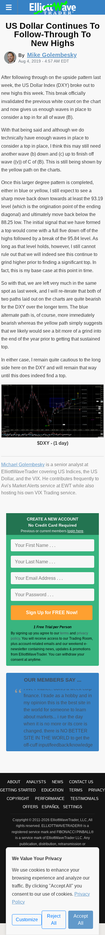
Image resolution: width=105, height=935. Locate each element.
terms (64, 633)
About (13, 782)
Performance (49, 798)
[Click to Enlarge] (52, 436)
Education (52, 790)
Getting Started (18, 790)
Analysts (36, 782)
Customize (27, 919)
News (57, 782)
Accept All (81, 920)
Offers (30, 807)
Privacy (96, 790)
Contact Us (81, 782)
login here (75, 531)
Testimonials (84, 798)
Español (51, 807)
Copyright (18, 798)
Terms (76, 790)
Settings (72, 807)
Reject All (53, 920)
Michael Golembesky (23, 464)
